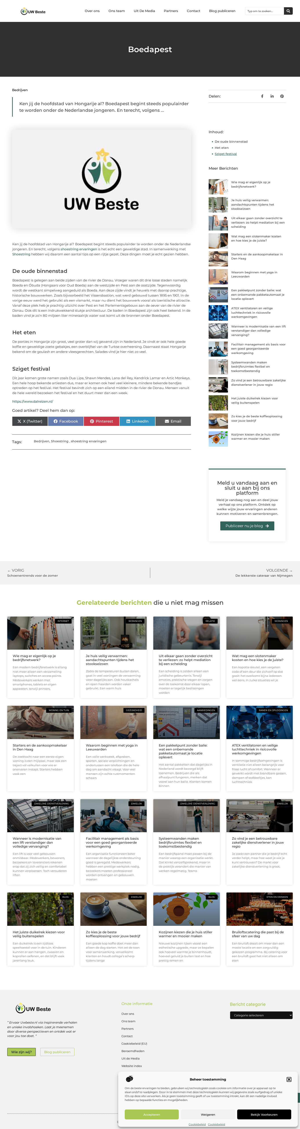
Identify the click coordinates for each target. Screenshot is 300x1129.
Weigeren (208, 1114)
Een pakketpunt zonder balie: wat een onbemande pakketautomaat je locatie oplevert (257, 294)
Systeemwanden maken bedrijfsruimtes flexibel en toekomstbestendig (250, 367)
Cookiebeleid (197, 1124)
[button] (289, 1079)
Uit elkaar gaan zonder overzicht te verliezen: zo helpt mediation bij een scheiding (258, 222)
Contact (193, 11)
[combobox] (264, 11)
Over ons (92, 11)
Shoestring (21, 254)
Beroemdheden (133, 1051)
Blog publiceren (222, 11)
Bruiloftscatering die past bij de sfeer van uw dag (258, 934)
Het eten (222, 148)
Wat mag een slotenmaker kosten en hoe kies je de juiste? (258, 658)
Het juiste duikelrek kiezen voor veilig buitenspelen (39, 934)
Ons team (116, 11)
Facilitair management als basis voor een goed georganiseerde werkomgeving (258, 349)
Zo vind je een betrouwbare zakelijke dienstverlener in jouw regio (258, 842)
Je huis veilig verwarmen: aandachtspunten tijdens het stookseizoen (252, 204)
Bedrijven (20, 90)
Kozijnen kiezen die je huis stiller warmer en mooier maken (185, 934)
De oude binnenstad (231, 142)
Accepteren (151, 1114)
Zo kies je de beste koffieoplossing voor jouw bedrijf (113, 934)
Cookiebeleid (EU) (134, 1043)
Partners (171, 11)
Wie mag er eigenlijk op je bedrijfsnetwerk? (34, 658)
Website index (131, 1066)
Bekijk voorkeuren (264, 1114)
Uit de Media (130, 1058)
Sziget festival (226, 154)
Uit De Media (144, 11)
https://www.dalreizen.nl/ (32, 401)
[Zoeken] (288, 11)
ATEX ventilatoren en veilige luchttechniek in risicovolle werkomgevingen (252, 312)
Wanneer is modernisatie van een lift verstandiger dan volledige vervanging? (258, 331)
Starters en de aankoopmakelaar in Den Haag (40, 747)
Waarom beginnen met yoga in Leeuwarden (112, 747)
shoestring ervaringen (79, 249)
